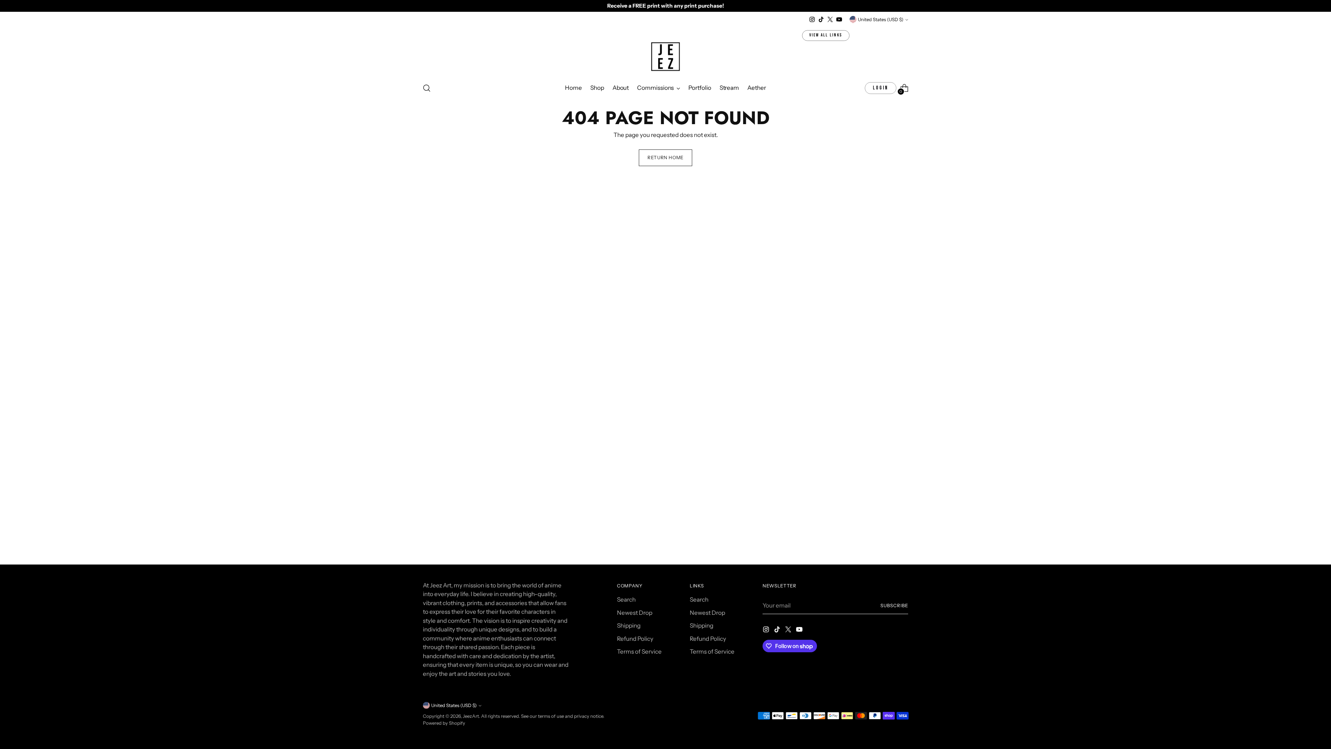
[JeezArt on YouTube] (839, 19)
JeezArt (471, 716)
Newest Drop (634, 612)
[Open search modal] (427, 88)
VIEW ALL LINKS (826, 35)
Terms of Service (639, 651)
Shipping (629, 625)
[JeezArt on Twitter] (830, 19)
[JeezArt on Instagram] (812, 19)
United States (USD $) (880, 19)
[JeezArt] (665, 57)
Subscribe (894, 605)
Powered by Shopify (444, 723)
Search (626, 599)
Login (880, 88)
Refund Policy (635, 638)
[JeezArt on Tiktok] (821, 19)
